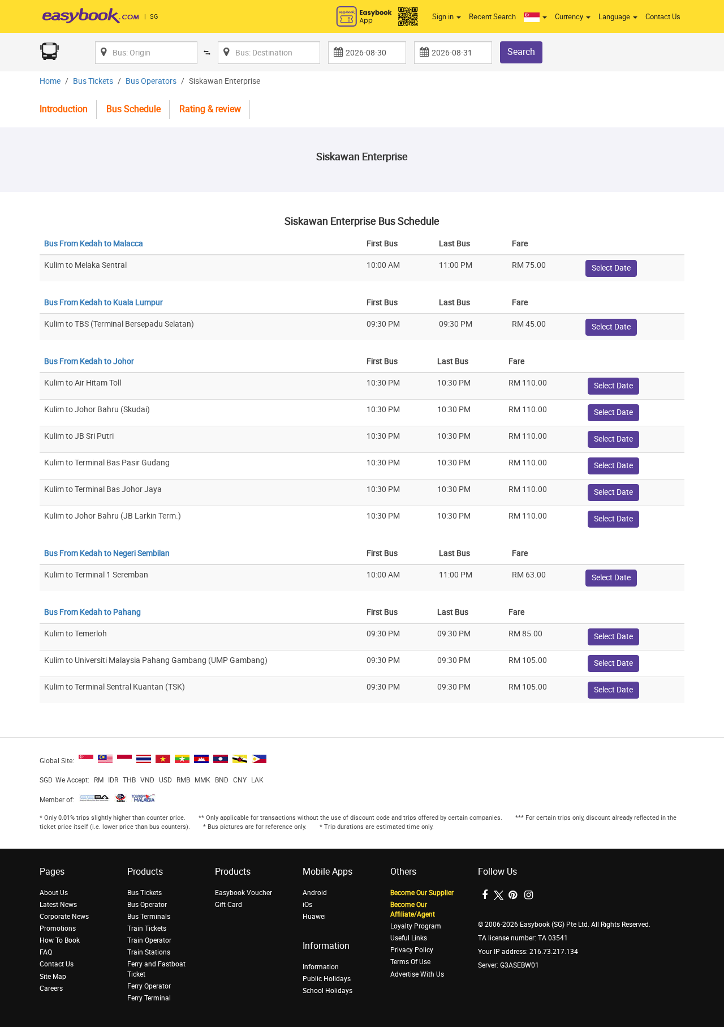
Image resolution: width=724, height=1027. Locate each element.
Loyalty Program (415, 926)
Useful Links (408, 938)
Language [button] (615, 16)
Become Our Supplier (422, 893)
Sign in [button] (443, 16)
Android (315, 893)
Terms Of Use (410, 962)
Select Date (611, 268)
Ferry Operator (149, 986)
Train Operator (149, 940)
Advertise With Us (417, 974)
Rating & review (210, 109)
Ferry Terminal (149, 998)
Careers (51, 988)
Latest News (58, 905)
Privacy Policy (411, 950)
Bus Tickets (93, 81)
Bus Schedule (133, 109)
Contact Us (662, 16)
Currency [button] (570, 16)
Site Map (53, 977)
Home (50, 81)
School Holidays (327, 991)
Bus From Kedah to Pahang (92, 612)
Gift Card (228, 905)
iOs (307, 905)
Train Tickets (146, 928)
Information (321, 967)
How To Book (60, 940)
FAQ (46, 952)
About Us (54, 893)
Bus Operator (147, 905)
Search (521, 51)
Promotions (58, 928)
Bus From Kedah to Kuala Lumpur (103, 302)
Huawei (314, 917)
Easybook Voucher (243, 893)
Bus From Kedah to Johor (89, 361)
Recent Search (492, 16)
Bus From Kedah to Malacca (93, 244)
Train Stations (148, 952)
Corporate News (64, 917)
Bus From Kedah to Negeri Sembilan (107, 553)
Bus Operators (151, 81)
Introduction (64, 109)
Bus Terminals (148, 917)
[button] (535, 17)
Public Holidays (327, 979)
